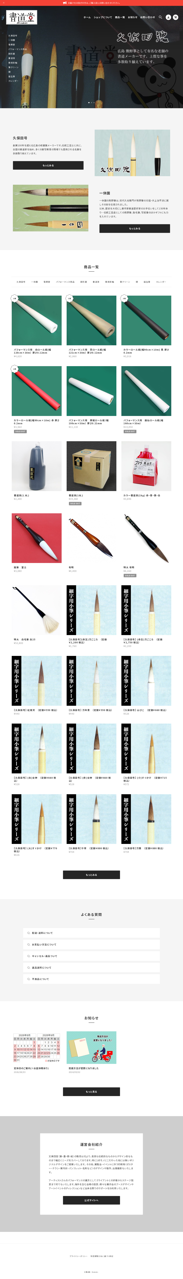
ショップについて (103, 17)
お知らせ (132, 17)
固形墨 (11, 54)
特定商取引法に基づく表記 (101, 1256)
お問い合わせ (147, 17)
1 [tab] (89, 102)
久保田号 (12, 35)
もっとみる (48, 165)
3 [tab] (94, 102)
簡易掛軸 (12, 63)
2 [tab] (91, 102)
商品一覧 (120, 17)
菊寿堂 (11, 44)
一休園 (11, 40)
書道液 (11, 58)
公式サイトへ (91, 1200)
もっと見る (91, 1091)
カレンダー (13, 81)
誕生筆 (11, 76)
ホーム (87, 17)
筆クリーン (13, 67)
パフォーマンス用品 (17, 49)
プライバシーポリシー (79, 1256)
